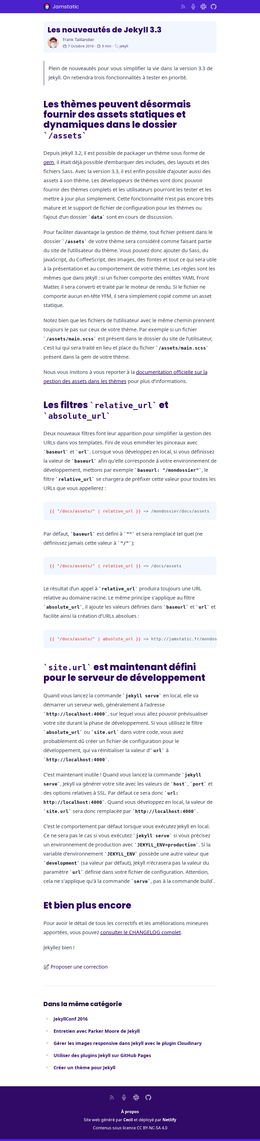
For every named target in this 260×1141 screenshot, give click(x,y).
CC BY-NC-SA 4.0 (152, 1128)
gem (48, 162)
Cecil (128, 1119)
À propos (130, 1111)
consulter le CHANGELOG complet (140, 932)
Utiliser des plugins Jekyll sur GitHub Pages (102, 1055)
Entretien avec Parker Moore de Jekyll (97, 1031)
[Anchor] (93, 134)
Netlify (169, 1119)
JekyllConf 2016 (71, 1019)
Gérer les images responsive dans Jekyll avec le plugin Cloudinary (128, 1043)
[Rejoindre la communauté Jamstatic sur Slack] (203, 7)
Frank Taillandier (78, 39)
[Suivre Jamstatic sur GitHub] (213, 7)
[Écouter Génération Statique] (193, 7)
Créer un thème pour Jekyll (84, 1067)
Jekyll (124, 46)
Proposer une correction (79, 966)
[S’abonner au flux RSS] (183, 7)
